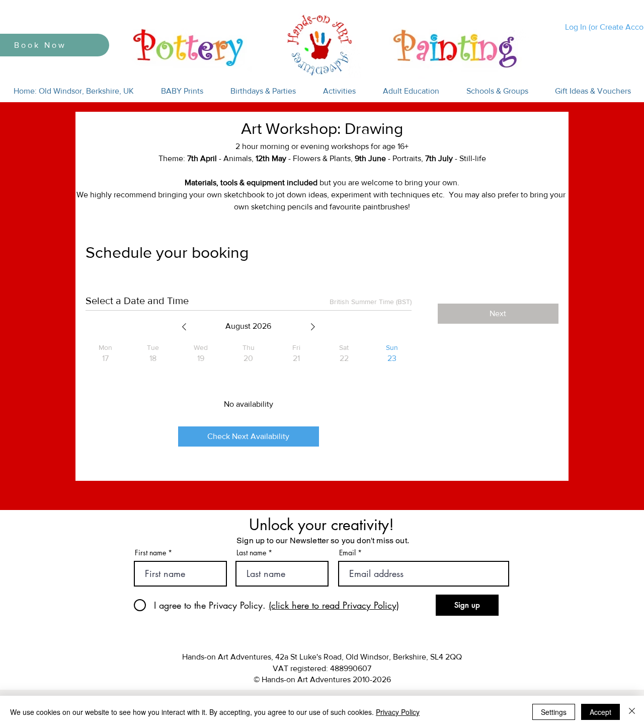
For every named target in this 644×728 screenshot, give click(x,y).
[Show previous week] (184, 327)
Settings (554, 712)
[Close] (632, 712)
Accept (600, 712)
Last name (251, 552)
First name (150, 552)
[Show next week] (313, 327)
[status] (371, 302)
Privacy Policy (398, 712)
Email (347, 552)
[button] (182, 91)
